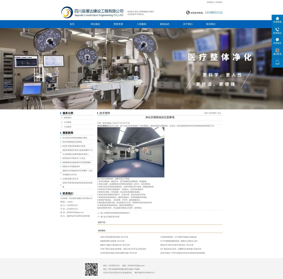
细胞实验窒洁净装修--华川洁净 (112, 241)
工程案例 (141, 24)
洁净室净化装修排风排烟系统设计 (116, 213)
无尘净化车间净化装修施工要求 (74, 138)
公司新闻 (67, 122)
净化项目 (95, 24)
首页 (72, 24)
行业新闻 (67, 127)
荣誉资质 (118, 24)
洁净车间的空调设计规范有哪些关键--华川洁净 (118, 253)
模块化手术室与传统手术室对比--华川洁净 (176, 245)
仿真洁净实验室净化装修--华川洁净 (114, 237)
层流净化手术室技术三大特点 (73, 158)
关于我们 (187, 24)
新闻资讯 (67, 118)
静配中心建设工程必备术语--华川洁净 (115, 245)
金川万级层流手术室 (111, 217)
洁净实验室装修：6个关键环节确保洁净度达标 (178, 237)
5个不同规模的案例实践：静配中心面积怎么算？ (179, 241)
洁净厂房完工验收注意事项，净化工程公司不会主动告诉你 (123, 249)
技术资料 (212, 113)
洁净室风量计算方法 (70, 179)
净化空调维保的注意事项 (72, 142)
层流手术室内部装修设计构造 (73, 146)
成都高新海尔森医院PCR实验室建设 (76, 162)
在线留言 (219, 2)
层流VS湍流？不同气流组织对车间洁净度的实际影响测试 (182, 253)
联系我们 (210, 2)
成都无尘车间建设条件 (71, 166)
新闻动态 (164, 24)
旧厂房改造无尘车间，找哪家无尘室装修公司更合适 (180, 249)
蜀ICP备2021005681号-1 (145, 273)
